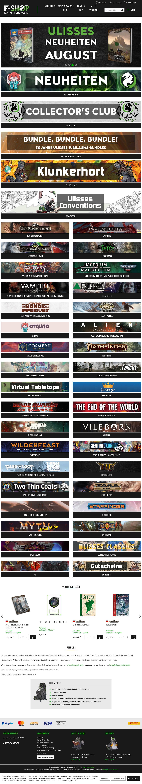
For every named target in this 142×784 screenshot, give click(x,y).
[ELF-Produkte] (107, 466)
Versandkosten (88, 767)
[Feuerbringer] (88, 605)
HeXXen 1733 (81, 8)
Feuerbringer (78, 624)
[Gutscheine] (107, 566)
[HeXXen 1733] (107, 247)
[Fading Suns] (35, 546)
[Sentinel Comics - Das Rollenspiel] (107, 446)
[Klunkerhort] (71, 171)
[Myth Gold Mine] (35, 526)
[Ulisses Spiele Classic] (107, 546)
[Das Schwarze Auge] (35, 227)
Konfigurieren (133, 778)
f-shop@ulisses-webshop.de (119, 665)
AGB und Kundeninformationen (49, 750)
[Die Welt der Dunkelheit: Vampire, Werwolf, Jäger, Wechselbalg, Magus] (35, 287)
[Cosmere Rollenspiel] (35, 347)
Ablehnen (104, 778)
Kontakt (40, 737)
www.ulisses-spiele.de (75, 665)
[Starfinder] (107, 506)
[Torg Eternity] (107, 486)
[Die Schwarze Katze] (35, 247)
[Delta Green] (107, 287)
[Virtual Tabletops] (35, 387)
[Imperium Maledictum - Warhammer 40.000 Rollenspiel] (107, 267)
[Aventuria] (107, 227)
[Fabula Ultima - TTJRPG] (35, 367)
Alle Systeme (93, 8)
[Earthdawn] (107, 526)
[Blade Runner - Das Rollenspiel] (35, 407)
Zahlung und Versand (45, 742)
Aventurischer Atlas (47, 624)
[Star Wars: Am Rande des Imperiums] (35, 307)
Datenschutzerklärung (45, 748)
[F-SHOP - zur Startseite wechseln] (16, 9)
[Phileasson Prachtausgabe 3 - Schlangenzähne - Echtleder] (121, 605)
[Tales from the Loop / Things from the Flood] (35, 466)
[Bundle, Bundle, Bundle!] (71, 142)
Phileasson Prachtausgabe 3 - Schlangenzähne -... (118, 626)
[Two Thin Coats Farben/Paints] (35, 486)
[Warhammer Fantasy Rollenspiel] (35, 267)
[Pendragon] (107, 387)
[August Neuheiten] (71, 80)
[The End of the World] (107, 407)
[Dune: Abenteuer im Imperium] (35, 506)
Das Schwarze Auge (65, 8)
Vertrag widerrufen (45, 757)
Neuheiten (50, 6)
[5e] (35, 566)
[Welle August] (71, 111)
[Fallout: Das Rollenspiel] (107, 367)
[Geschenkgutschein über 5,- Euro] (20, 605)
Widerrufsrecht (42, 745)
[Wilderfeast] (35, 446)
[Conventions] (71, 202)
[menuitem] (101, 2)
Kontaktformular (43, 740)
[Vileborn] (107, 426)
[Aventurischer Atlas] (54, 605)
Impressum (41, 753)
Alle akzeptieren (118, 778)
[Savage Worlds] (107, 307)
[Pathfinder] (107, 347)
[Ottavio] (35, 327)
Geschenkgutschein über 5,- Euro (19, 622)
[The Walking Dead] (35, 426)
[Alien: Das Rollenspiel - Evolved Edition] (107, 327)
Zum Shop (75, 760)
